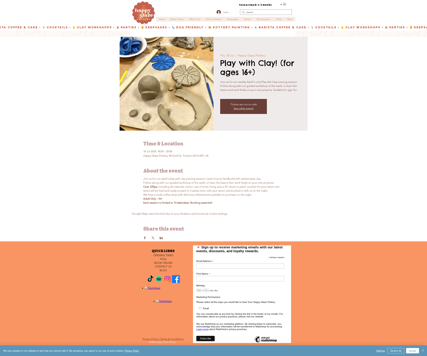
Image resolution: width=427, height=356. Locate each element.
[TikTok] (150, 279)
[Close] (423, 350)
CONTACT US (163, 266)
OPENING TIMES (163, 255)
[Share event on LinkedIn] (161, 238)
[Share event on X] (153, 238)
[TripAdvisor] (159, 279)
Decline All (395, 350)
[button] (236, 10)
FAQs (163, 259)
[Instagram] (167, 279)
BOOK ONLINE (163, 262)
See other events (244, 108)
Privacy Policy (132, 350)
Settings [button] (380, 350)
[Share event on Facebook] (144, 238)
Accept (412, 350)
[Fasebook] (176, 279)
